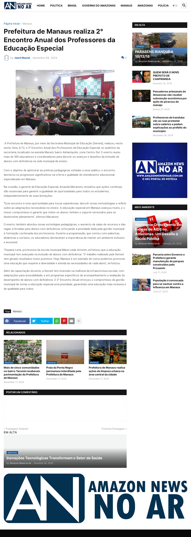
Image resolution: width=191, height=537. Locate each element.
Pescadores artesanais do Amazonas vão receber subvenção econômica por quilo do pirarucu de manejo (170, 98)
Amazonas (145, 5)
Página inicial (12, 23)
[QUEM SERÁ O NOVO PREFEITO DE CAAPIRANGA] (141, 77)
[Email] (71, 321)
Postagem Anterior (17, 428)
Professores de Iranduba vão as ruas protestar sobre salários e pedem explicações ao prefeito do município (170, 124)
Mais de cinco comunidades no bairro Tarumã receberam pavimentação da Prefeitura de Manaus (22, 372)
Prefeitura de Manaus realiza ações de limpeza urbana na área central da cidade (107, 371)
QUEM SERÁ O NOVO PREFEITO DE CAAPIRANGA (166, 76)
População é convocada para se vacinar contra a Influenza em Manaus (168, 284)
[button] (175, 5)
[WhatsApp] (57, 321)
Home (41, 5)
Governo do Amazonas (98, 5)
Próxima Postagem (113, 428)
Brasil (72, 5)
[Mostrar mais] (79, 321)
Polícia (163, 5)
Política (56, 5)
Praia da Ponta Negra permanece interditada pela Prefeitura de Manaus (63, 371)
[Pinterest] (64, 321)
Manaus (126, 5)
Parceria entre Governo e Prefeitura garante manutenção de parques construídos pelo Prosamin (169, 261)
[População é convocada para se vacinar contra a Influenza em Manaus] (141, 285)
